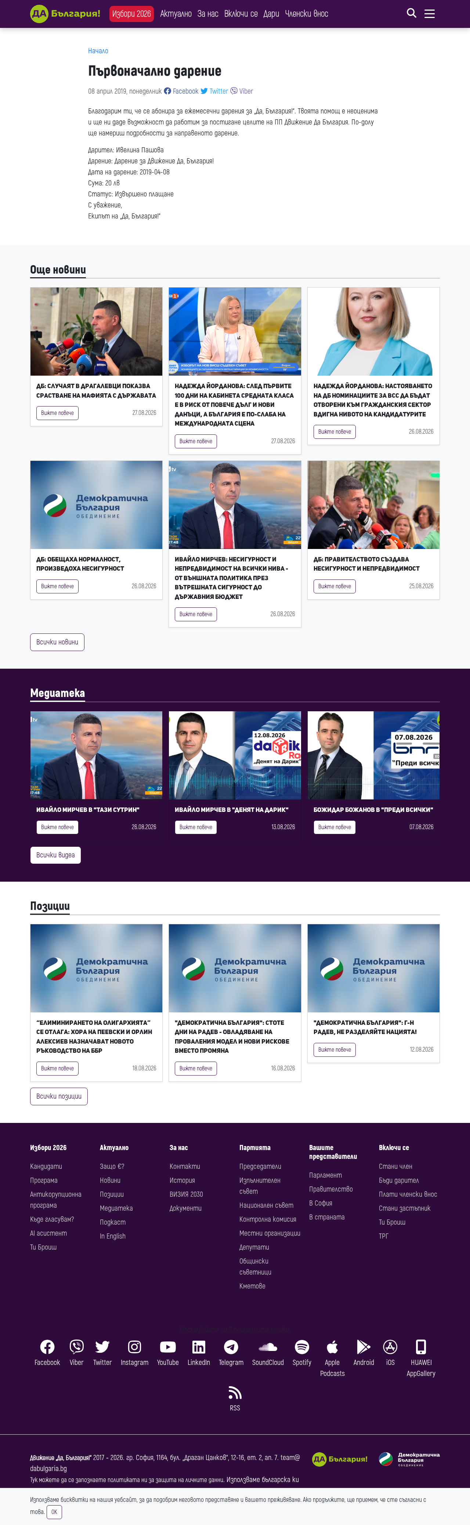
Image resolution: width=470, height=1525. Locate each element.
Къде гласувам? (52, 1219)
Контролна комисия (267, 1219)
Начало (98, 50)
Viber (245, 91)
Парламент (325, 1175)
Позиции (50, 906)
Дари (271, 13)
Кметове (252, 1286)
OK (54, 1512)
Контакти (185, 1166)
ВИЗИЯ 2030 (186, 1194)
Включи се (241, 13)
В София (320, 1203)
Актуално (176, 13)
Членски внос (306, 13)
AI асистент (48, 1233)
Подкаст (113, 1222)
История (182, 1180)
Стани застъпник (405, 1208)
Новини (110, 1180)
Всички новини (57, 642)
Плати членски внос (408, 1194)
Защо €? (112, 1166)
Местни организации (269, 1233)
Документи (186, 1208)
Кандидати (46, 1166)
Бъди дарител (399, 1180)
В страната (327, 1217)
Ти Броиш (43, 1247)
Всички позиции (59, 1096)
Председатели (260, 1166)
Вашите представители (333, 1152)
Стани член (395, 1166)
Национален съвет (266, 1205)
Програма (44, 1180)
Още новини (58, 270)
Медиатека (57, 693)
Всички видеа (55, 855)
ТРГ (383, 1236)
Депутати (254, 1247)
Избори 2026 (131, 13)
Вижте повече (57, 413)
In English (113, 1236)
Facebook (185, 91)
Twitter (218, 91)
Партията (255, 1147)
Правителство (331, 1189)
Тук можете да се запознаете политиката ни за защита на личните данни (126, 1480)
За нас (208, 13)
